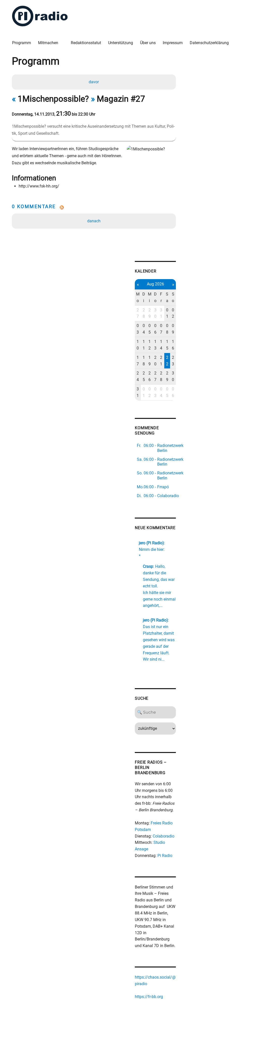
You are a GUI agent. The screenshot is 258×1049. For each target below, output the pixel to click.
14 (161, 345)
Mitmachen (48, 42)
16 (173, 345)
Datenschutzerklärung (209, 42)
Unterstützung (120, 42)
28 (144, 313)
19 (149, 360)
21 (161, 360)
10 (138, 345)
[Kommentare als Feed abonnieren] (94, 207)
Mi (149, 297)
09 (173, 329)
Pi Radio (164, 855)
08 (167, 329)
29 (149, 313)
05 (149, 329)
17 (138, 360)
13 (155, 345)
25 (144, 376)
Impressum (173, 42)
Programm (21, 42)
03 (138, 329)
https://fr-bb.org (149, 996)
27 (138, 313)
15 (167, 345)
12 (149, 345)
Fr (161, 297)
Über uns (148, 42)
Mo (138, 297)
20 (155, 360)
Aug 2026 (155, 284)
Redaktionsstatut (86, 42)
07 (161, 329)
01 (167, 313)
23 (173, 360)
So (173, 297)
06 (155, 329)
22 (167, 360)
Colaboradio (163, 836)
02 (173, 313)
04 (144, 329)
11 (144, 345)
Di (143, 297)
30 (155, 313)
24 (138, 376)
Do (155, 297)
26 (149, 376)
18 (144, 360)
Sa (167, 297)
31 (161, 313)
